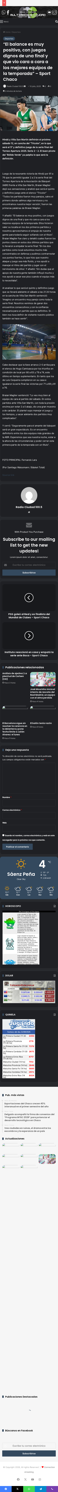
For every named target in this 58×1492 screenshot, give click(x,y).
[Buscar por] (56, 21)
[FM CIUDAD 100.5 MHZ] (29, 12)
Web (4, 822)
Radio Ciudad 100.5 (15, 86)
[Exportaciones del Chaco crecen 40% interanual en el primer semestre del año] (10, 1148)
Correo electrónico (12, 810)
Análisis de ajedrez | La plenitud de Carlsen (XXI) (14, 676)
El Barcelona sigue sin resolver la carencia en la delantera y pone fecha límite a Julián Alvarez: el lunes (14, 729)
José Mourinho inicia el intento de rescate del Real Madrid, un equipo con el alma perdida (42, 693)
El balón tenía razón (41, 723)
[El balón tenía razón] (43, 713)
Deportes (16, 32)
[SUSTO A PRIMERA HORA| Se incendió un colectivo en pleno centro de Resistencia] (10, 1277)
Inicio (7, 32)
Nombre (6, 797)
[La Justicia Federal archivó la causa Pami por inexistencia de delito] (10, 1159)
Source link (8, 475)
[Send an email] (25, 86)
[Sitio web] (29, 512)
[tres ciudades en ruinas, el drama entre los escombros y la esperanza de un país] (47, 1148)
